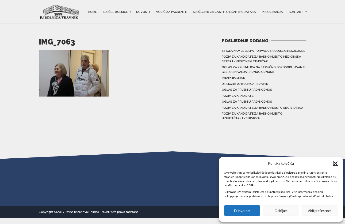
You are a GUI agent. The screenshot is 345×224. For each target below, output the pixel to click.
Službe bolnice (115, 12)
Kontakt (296, 12)
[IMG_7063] (74, 73)
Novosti (143, 12)
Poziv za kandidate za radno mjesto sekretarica (262, 107)
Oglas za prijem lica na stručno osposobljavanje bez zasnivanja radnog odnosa (263, 69)
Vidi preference (320, 211)
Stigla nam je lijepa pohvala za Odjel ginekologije (263, 50)
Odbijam (281, 211)
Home (92, 12)
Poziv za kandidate (237, 95)
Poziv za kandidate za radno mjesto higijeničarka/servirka (252, 116)
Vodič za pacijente (171, 12)
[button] (335, 163)
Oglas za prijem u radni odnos (247, 89)
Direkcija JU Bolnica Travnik (245, 84)
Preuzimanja (272, 12)
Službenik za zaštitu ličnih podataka (224, 12)
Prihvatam (242, 211)
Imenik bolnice (233, 77)
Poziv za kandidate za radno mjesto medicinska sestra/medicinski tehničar (261, 59)
